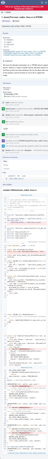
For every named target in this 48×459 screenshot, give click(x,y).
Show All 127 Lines (26, 453)
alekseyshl (10, 44)
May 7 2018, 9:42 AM (12, 143)
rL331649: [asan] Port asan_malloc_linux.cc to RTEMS (22, 55)
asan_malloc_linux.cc (16, 178)
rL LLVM (6, 89)
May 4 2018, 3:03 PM (12, 124)
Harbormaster (10, 109)
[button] (46, 2)
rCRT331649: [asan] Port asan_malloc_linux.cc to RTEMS (23, 53)
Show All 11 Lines (26, 367)
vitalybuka (9, 40)
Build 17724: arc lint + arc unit (16, 96)
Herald (8, 115)
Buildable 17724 (12, 94)
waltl (12, 26)
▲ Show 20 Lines (13, 453)
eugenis (9, 42)
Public (17, 21)
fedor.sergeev (29, 115)
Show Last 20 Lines (39, 453)
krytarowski (39, 115)
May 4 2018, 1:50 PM (12, 105)
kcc (7, 47)
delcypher (28, 150)
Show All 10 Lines (26, 195)
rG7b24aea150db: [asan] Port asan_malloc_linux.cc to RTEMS (24, 51)
